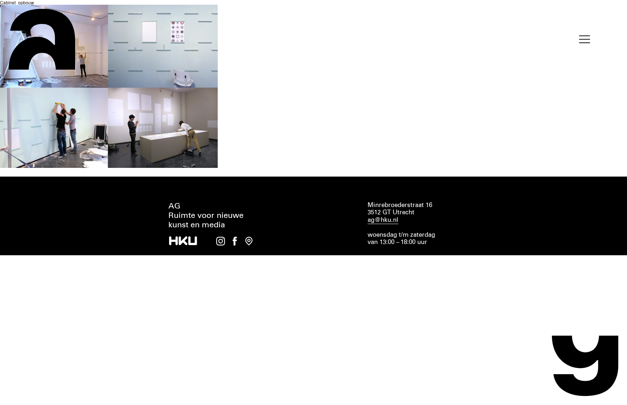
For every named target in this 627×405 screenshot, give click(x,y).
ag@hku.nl (383, 220)
